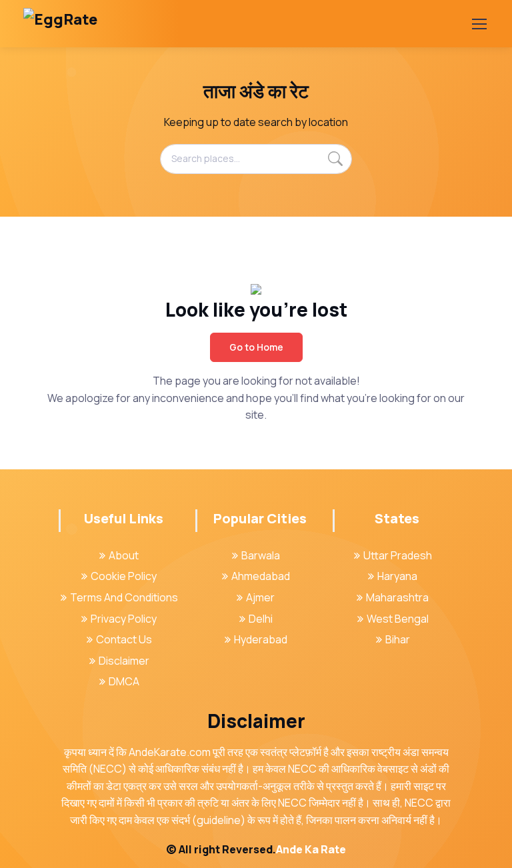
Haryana (397, 576)
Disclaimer (124, 660)
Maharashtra (397, 597)
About (124, 555)
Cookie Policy (124, 576)
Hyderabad (260, 639)
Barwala (260, 555)
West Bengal (398, 618)
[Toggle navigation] (479, 24)
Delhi (261, 618)
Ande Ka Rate (311, 849)
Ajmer (260, 597)
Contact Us (124, 639)
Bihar (397, 639)
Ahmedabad (260, 576)
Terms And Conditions (124, 597)
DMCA (124, 681)
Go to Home (256, 347)
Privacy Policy (124, 618)
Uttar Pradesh (397, 555)
